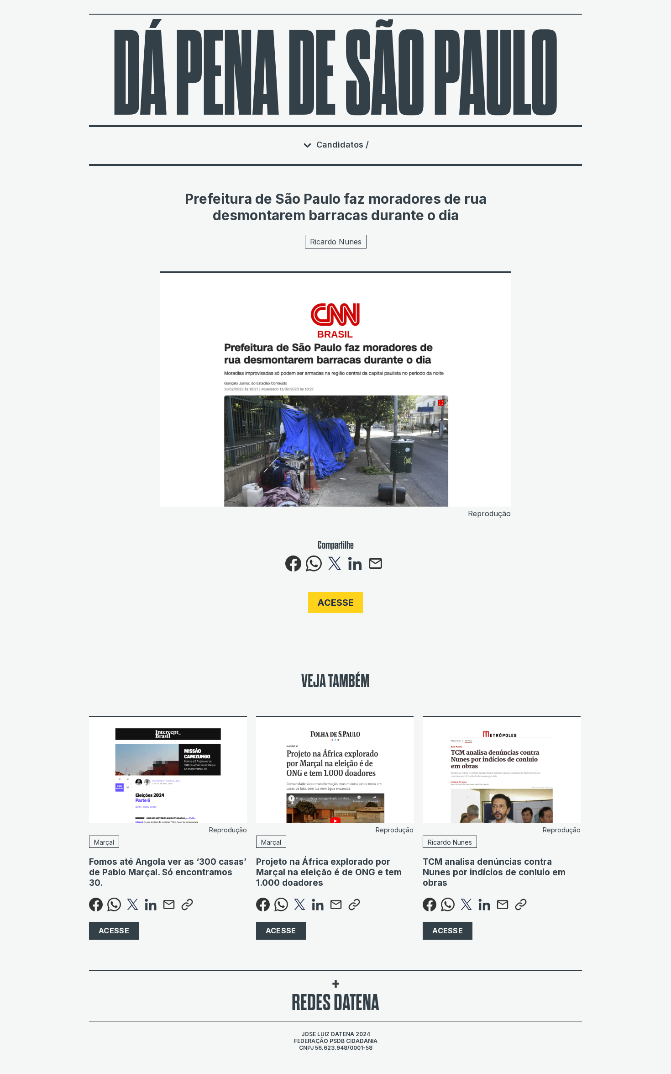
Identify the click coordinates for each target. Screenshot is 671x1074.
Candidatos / (342, 144)
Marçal (104, 842)
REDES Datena (335, 1002)
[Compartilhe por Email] (375, 568)
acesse (114, 930)
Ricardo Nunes (336, 241)
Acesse (335, 602)
